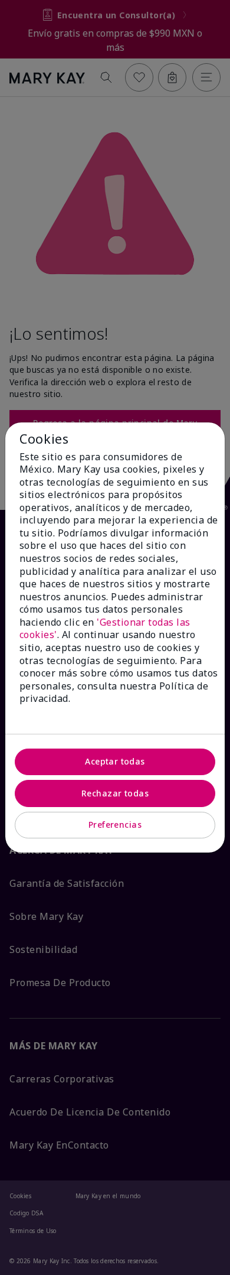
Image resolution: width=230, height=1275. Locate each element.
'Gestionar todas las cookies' (104, 629)
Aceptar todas (114, 761)
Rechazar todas (115, 793)
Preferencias (115, 824)
